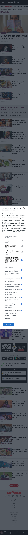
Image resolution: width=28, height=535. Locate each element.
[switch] (22, 240)
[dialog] (14, 267)
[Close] (24, 208)
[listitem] (14, 237)
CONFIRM (8, 324)
